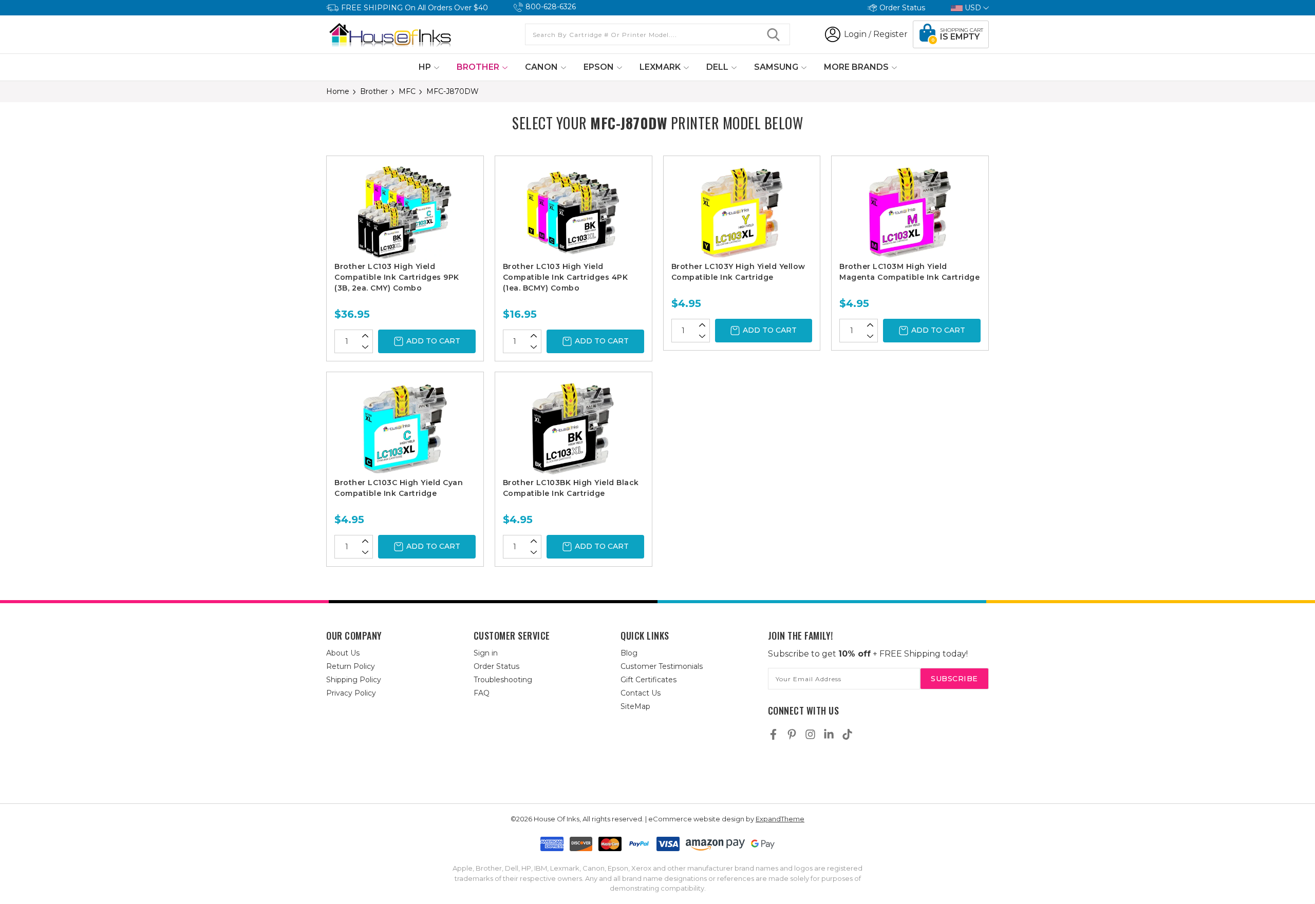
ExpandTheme (780, 819)
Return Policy (350, 666)
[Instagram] (810, 734)
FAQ (482, 693)
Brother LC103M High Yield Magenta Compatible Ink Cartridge (909, 272)
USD (973, 7)
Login (855, 34)
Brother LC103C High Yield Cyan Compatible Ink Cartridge (398, 488)
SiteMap (635, 706)
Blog (629, 653)
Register (890, 34)
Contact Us (641, 693)
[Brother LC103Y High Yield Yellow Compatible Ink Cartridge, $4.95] (742, 212)
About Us (343, 653)
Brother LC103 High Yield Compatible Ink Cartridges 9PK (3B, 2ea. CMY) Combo (396, 277)
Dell (718, 67)
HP (426, 67)
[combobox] (657, 34)
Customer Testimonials (662, 666)
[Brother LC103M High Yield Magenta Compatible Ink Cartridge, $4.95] (910, 212)
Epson (600, 67)
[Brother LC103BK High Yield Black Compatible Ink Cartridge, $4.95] (573, 428)
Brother (479, 67)
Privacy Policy (351, 693)
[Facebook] (773, 734)
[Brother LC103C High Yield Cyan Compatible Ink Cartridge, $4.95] (405, 428)
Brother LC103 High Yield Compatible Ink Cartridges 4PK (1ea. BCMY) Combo (565, 277)
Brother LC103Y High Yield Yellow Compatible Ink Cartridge (738, 272)
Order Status (902, 7)
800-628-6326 (550, 6)
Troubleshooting (503, 679)
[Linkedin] (828, 734)
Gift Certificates (649, 679)
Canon (542, 67)
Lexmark (661, 67)
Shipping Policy (353, 679)
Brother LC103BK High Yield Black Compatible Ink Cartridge (571, 488)
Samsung (777, 67)
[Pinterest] (791, 734)
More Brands (857, 67)
